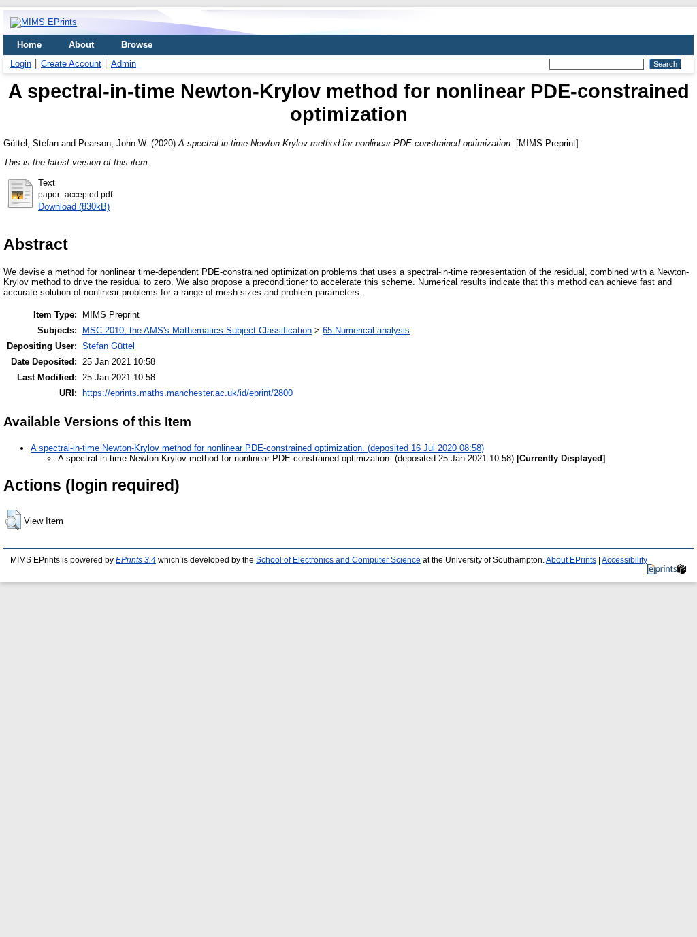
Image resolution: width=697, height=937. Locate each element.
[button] (13, 520)
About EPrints (571, 560)
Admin (123, 64)
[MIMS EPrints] (43, 22)
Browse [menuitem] (136, 44)
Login (20, 64)
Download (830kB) (74, 206)
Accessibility (624, 560)
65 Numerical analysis (366, 330)
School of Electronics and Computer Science (338, 560)
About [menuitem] (81, 44)
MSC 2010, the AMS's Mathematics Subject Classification (197, 330)
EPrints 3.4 (136, 560)
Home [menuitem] (29, 44)
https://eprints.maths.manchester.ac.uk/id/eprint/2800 (187, 393)
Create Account (71, 64)
